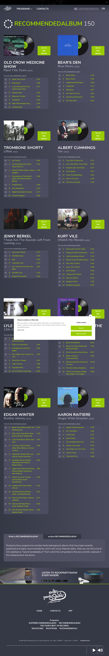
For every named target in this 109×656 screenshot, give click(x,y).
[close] (90, 316)
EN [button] (103, 8)
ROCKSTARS (37, 628)
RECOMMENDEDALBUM (69, 623)
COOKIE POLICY (85, 640)
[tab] (23, 536)
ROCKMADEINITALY (68, 628)
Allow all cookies (81, 333)
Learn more (20, 330)
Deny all (81, 328)
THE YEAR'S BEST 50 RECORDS (54, 625)
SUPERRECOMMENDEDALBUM (42, 623)
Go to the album (44, 51)
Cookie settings (81, 322)
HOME (39, 611)
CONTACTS (43, 8)
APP (70, 611)
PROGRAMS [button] (23, 8)
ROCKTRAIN (51, 628)
